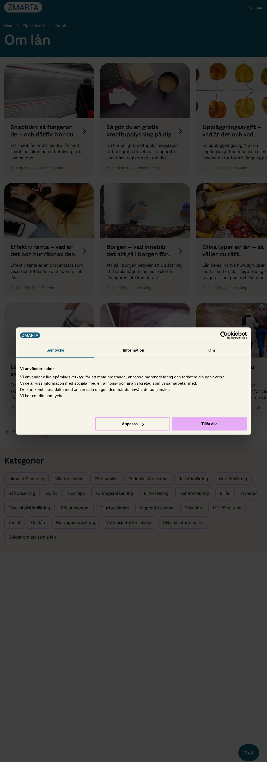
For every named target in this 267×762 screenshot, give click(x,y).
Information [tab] (133, 350)
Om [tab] (211, 350)
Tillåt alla (209, 424)
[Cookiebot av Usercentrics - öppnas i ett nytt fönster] (224, 335)
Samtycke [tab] (55, 350)
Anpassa (130, 424)
